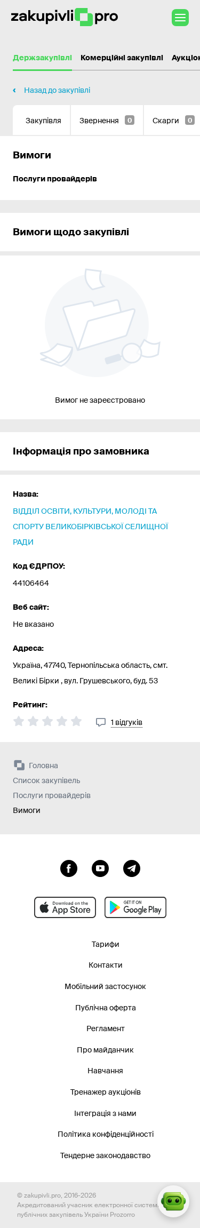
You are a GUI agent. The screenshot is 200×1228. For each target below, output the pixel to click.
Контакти (106, 965)
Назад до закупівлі (57, 90)
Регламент (105, 1028)
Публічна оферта (105, 1007)
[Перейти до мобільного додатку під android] (135, 907)
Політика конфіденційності (106, 1134)
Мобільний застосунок (105, 986)
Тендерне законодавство (105, 1155)
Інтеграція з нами (105, 1113)
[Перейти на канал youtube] (100, 867)
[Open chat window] (173, 1201)
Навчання (105, 1070)
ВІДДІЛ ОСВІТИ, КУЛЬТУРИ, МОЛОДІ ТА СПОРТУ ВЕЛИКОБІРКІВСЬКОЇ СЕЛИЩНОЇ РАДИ (90, 526)
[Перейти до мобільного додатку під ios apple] (65, 907)
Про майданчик (105, 1050)
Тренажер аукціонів (105, 1092)
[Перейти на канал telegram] (131, 867)
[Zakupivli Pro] (64, 17)
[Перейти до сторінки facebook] (68, 867)
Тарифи (105, 944)
